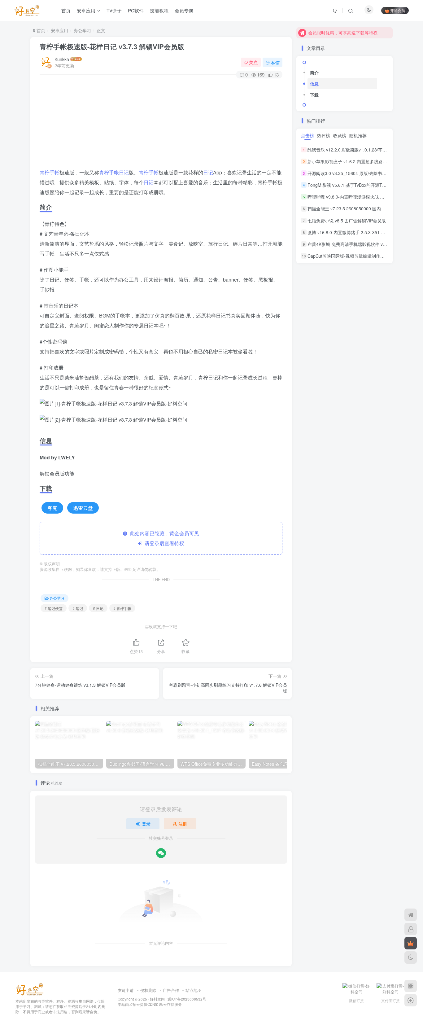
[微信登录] (161, 853)
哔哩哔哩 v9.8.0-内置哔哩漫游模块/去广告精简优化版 (358, 197)
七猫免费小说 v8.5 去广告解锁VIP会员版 (346, 220)
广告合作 (171, 990)
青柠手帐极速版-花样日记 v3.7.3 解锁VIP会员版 (112, 46)
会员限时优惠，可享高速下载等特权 (342, 32)
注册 (182, 824)
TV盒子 (114, 10)
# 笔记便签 (54, 608)
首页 (66, 10)
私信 (275, 62)
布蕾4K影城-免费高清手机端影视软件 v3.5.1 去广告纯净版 (363, 244)
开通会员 (397, 10)
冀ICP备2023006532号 (187, 999)
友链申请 (126, 990)
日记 (124, 172)
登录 (146, 824)
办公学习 (82, 30)
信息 (314, 84)
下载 (314, 95)
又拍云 (134, 1004)
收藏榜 (339, 135)
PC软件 (136, 10)
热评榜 (323, 135)
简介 (314, 72)
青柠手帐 (49, 172)
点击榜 (307, 135)
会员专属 (184, 10)
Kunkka (62, 59)
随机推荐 (358, 135)
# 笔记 (77, 608)
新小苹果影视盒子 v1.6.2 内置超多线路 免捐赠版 (354, 161)
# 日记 (98, 608)
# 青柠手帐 (122, 608)
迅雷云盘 (83, 507)
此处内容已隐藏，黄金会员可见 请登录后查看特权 (163, 538)
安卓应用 (86, 10)
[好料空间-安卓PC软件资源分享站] (29, 989)
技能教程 (159, 10)
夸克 (52, 507)
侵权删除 (148, 990)
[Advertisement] (161, 124)
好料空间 (157, 999)
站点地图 (193, 990)
